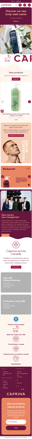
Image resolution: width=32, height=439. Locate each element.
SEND (16, 428)
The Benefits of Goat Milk (7, 374)
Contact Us (19, 371)
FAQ (18, 375)
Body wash (5, 384)
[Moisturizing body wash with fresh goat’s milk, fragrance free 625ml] (16, 97)
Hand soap (5, 382)
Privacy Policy (16, 437)
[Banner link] (16, 177)
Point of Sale (19, 377)
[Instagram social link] (14, 1)
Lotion (4, 386)
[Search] (16, 5)
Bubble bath (5, 388)
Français (18, 1)
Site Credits (24, 437)
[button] (2, 111)
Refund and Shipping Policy (22, 373)
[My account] (20, 5)
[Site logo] (6, 5)
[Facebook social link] (12, 1)
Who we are (5, 371)
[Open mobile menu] (29, 5)
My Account (19, 383)
